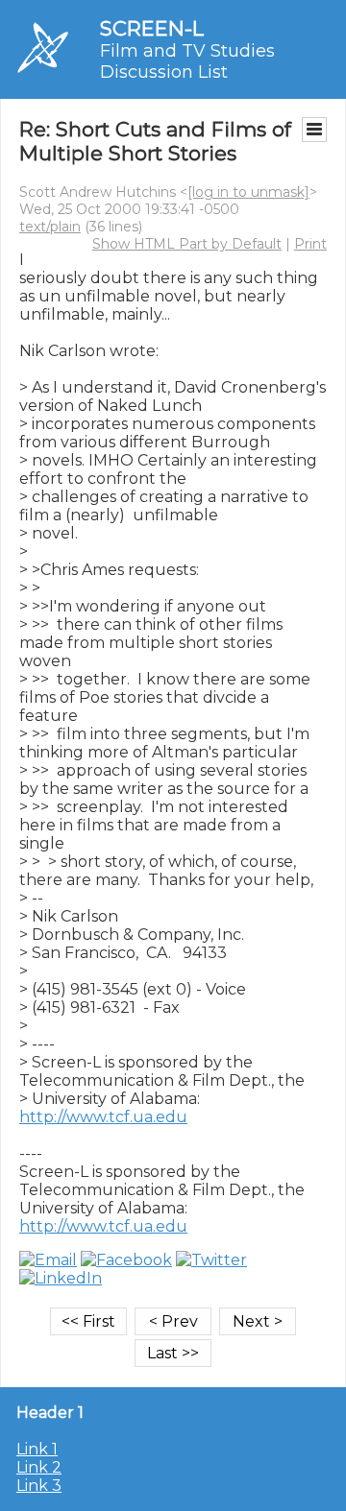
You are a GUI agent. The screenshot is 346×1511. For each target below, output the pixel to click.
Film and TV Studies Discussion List (187, 61)
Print (310, 243)
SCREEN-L (152, 28)
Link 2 (39, 1467)
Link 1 (37, 1449)
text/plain (50, 226)
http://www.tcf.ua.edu (103, 1117)
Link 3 (39, 1485)
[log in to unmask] (248, 192)
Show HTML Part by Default (187, 243)
